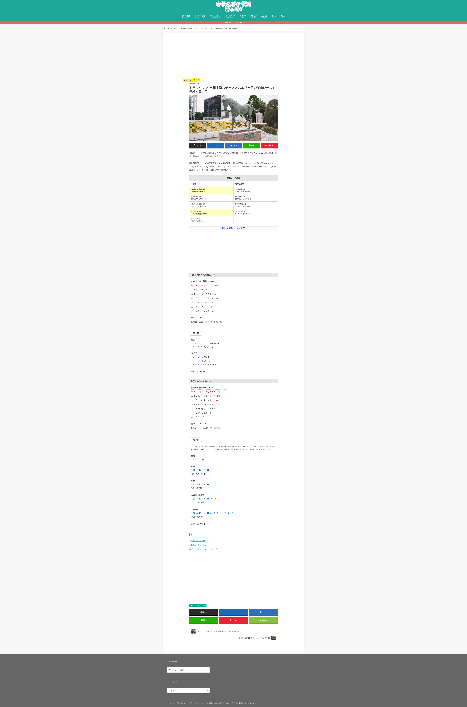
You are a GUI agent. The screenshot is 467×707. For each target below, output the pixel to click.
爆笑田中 (243, 16)
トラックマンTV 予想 (199, 605)
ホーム (169, 703)
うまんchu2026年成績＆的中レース (234, 22)
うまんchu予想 (185, 16)
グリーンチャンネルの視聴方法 (203, 549)
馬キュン (284, 16)
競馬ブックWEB (197, 541)
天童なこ (264, 16)
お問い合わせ (180, 703)
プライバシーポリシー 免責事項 (200, 703)
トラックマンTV (230, 16)
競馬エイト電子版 (198, 545)
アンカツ (254, 16)
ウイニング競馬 (200, 16)
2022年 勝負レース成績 (232, 228)
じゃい (274, 16)
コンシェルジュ (215, 16)
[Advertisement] (233, 59)
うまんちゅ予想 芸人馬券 (233, 703)
